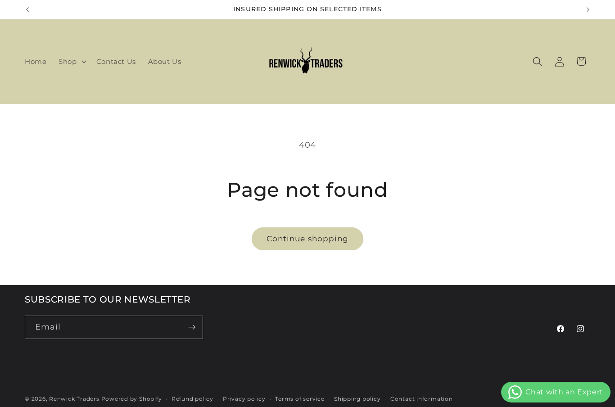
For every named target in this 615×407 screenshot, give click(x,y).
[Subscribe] (192, 327)
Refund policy (192, 398)
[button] (71, 61)
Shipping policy (357, 398)
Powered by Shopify (131, 398)
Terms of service (299, 398)
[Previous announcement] (27, 9)
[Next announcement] (588, 9)
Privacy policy (244, 398)
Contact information (421, 398)
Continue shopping (308, 238)
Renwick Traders (74, 398)
